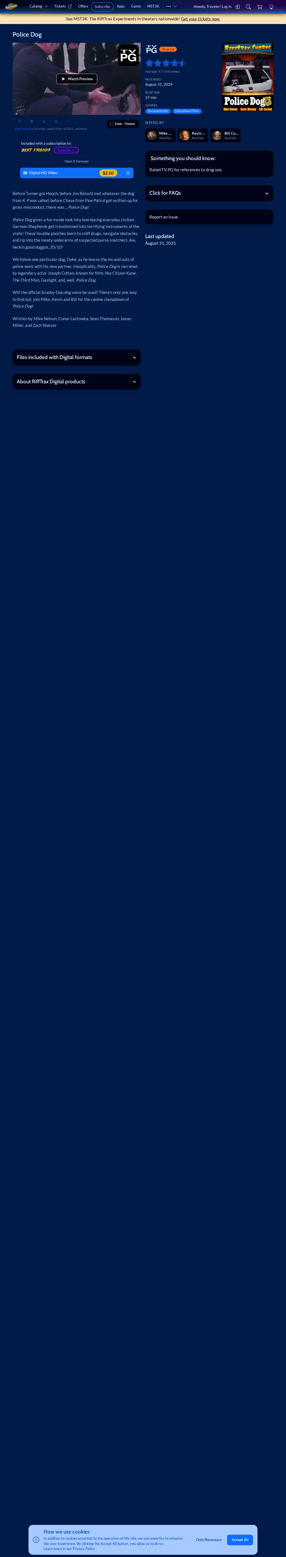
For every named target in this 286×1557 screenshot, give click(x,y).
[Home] (11, 7)
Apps (121, 6)
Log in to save (24, 128)
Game (136, 6)
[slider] (147, 63)
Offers (83, 6)
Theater (125, 123)
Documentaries (158, 111)
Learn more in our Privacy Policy (69, 1548)
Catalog (36, 6)
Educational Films (187, 111)
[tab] (209, 158)
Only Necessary (209, 1539)
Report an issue (163, 216)
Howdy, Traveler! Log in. (213, 6)
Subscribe (102, 6)
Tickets (60, 6)
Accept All (240, 1539)
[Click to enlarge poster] (247, 77)
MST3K (153, 6)
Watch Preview (80, 79)
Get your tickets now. (200, 18)
